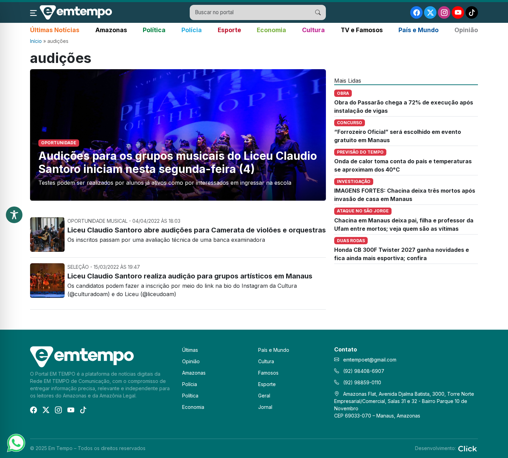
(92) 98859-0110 (361, 382)
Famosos (268, 373)
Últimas (190, 350)
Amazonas (111, 30)
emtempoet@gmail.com (369, 360)
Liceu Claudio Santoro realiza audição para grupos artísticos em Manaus (189, 276)
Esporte (229, 30)
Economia (271, 30)
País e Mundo (418, 30)
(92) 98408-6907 (363, 371)
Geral (264, 396)
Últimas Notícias (54, 30)
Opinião (466, 30)
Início (36, 41)
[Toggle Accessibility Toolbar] (14, 215)
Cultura (313, 30)
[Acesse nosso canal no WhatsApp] (15, 442)
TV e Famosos (362, 30)
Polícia (191, 30)
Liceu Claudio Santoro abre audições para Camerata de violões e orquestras (196, 230)
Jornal (265, 407)
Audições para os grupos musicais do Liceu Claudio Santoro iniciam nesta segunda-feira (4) (177, 162)
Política (154, 30)
